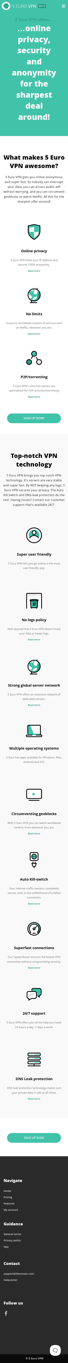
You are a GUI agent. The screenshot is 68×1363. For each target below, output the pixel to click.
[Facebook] (7, 1314)
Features (9, 1203)
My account (11, 1209)
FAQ (6, 1247)
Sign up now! (34, 418)
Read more (34, 270)
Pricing (8, 1197)
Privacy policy (12, 1240)
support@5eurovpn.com (19, 1273)
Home (7, 1191)
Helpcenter (10, 1280)
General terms (12, 1234)
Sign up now (34, 1138)
